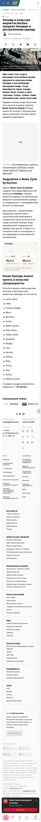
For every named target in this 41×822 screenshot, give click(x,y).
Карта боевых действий (15, 543)
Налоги (9, 610)
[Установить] (20, 805)
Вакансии (25, 480)
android (9, 748)
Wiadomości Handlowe (21, 38)
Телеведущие (7, 472)
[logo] (15, 3)
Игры (24, 497)
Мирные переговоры (14, 546)
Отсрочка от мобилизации (16, 581)
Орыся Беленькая (14, 34)
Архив (24, 489)
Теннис (9, 695)
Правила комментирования (28, 467)
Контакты (25, 476)
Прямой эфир (11, 520)
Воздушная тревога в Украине (17, 549)
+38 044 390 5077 (28, 422)
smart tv (9, 754)
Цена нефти (10, 597)
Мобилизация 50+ (13, 572)
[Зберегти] (35, 44)
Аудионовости (11, 526)
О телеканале (7, 468)
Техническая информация (26, 472)
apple (25, 748)
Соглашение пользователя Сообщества (27, 461)
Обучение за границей (14, 661)
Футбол (9, 692)
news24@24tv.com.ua (11, 422)
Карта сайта (26, 493)
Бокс (8, 688)
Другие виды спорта (14, 701)
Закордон (6, 9)
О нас (5, 456)
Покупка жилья (12, 675)
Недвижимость (13, 669)
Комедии (9, 633)
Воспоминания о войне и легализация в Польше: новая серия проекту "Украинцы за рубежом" (20, 169)
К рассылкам (14, 733)
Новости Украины (13, 517)
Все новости (11, 511)
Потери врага (11, 558)
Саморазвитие (11, 658)
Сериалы (9, 636)
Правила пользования (10, 480)
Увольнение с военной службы (18, 569)
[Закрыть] (36, 800)
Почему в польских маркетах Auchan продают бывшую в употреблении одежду (32, 9)
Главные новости (13, 514)
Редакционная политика (8, 464)
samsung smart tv (25, 754)
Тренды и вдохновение (15, 678)
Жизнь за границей (19, 9)
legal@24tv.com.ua (29, 791)
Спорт (9, 686)
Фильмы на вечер (13, 630)
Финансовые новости (14, 604)
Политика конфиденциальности (10, 484)
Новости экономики (15, 594)
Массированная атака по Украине (19, 552)
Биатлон (9, 698)
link (23, 431)
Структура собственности (27, 484)
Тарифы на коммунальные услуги (19, 607)
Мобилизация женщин (14, 575)
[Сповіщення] (38, 3)
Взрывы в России (12, 555)
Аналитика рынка (13, 672)
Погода (9, 529)
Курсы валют (11, 600)
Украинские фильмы (14, 626)
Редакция (6, 459)
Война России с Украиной (17, 537)
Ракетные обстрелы (13, 540)
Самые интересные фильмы (16, 623)
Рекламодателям (9, 476)
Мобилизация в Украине (17, 566)
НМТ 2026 (9, 655)
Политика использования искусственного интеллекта (8, 491)
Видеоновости (11, 523)
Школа (9, 652)
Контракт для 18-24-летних (16, 578)
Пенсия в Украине (13, 613)
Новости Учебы (13, 643)
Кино (8, 620)
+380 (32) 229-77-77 (16, 789)
